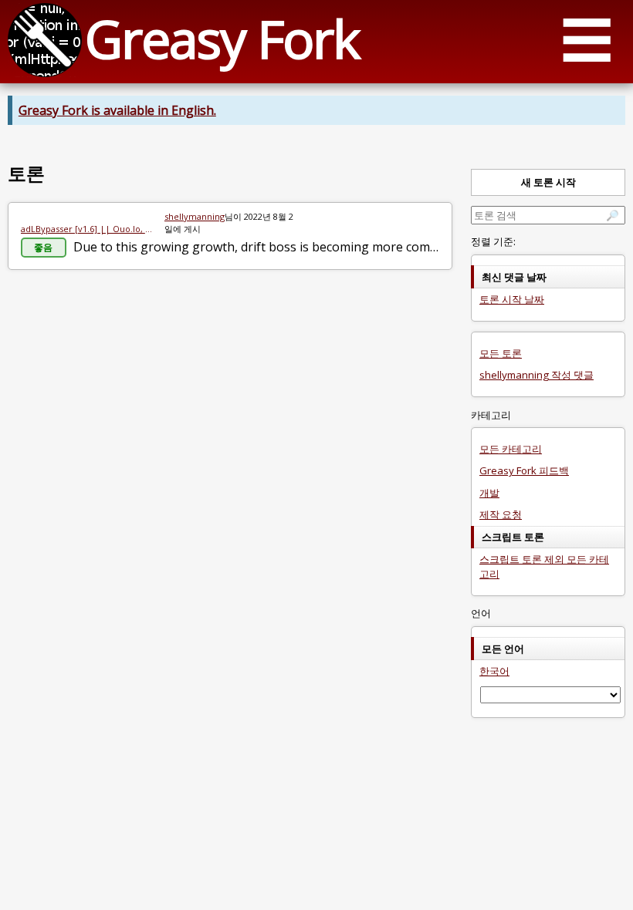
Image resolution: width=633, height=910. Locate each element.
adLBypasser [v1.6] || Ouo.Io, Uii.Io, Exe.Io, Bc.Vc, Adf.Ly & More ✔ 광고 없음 (86, 228)
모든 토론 (500, 353)
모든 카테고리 (510, 449)
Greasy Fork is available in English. (117, 110)
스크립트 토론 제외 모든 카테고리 (544, 566)
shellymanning (194, 216)
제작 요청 (500, 514)
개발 (489, 493)
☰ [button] (586, 39)
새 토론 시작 (548, 182)
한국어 (494, 671)
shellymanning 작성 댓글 (536, 375)
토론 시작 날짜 (511, 299)
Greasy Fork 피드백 (524, 470)
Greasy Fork (222, 38)
